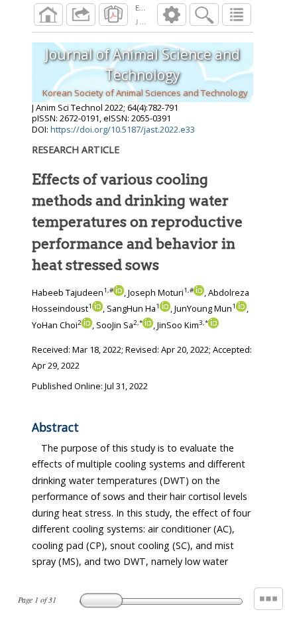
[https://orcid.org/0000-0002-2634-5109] (147, 325)
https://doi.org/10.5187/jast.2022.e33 (122, 129)
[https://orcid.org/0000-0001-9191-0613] (97, 308)
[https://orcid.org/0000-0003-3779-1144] (165, 308)
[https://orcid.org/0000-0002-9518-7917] (213, 325)
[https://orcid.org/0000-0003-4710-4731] (87, 325)
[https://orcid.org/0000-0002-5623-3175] (118, 292)
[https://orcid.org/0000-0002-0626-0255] (199, 292)
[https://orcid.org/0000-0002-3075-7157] (241, 308)
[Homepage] (48, 14)
